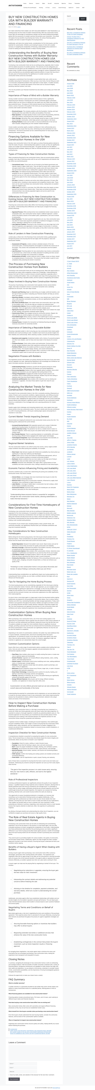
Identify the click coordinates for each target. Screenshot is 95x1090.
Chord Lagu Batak (72, 317)
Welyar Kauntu (71, 682)
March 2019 (70, 201)
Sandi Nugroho (71, 583)
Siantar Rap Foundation (73, 602)
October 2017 (71, 239)
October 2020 (71, 168)
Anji (68, 285)
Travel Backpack (71, 652)
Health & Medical (72, 404)
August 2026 (70, 83)
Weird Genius (70, 680)
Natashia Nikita (71, 520)
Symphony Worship (72, 640)
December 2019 (71, 187)
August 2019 (70, 196)
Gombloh (69, 395)
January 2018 (70, 232)
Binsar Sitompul (71, 301)
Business (69, 308)
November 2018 (71, 208)
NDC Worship (70, 522)
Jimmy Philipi (70, 442)
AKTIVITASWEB (15, 5)
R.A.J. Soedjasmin (72, 553)
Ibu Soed (69, 419)
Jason (68, 435)
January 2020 (71, 184)
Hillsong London (71, 407)
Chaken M (70, 315)
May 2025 (70, 102)
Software (69, 609)
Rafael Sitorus (71, 560)
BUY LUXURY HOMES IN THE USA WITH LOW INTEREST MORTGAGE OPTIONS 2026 (30, 1032)
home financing (30, 1030)
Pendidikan (70, 536)
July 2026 (69, 86)
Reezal (69, 567)
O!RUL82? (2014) (72, 529)
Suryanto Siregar (71, 635)
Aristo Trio (70, 287)
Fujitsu (69, 383)
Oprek (68, 534)
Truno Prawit (70, 659)
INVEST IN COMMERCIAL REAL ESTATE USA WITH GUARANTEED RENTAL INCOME (30, 1033)
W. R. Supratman (71, 675)
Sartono (69, 590)
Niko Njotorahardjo (72, 524)
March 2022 (70, 130)
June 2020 (70, 177)
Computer (69, 332)
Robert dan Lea (71, 572)
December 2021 (71, 137)
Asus (68, 294)
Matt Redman (71, 501)
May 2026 (70, 90)
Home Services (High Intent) (75, 409)
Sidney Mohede (71, 604)
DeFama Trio (70, 343)
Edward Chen (71, 362)
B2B (83, 7)
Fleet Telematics (71, 376)
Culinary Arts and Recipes (29, 7)
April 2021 (70, 154)
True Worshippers (72, 656)
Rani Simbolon (71, 562)
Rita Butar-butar (71, 569)
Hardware (70, 400)
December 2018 (71, 206)
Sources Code (71, 623)
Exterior (31, 3)
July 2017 (69, 246)
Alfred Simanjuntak (72, 273)
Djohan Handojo (71, 355)
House (69, 414)
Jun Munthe (70, 449)
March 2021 (70, 156)
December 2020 (71, 163)
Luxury (54, 7)
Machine (64, 3)
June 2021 (70, 149)
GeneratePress (56, 1087)
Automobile (70, 296)
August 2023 (70, 121)
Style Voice (70, 628)
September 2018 (71, 213)
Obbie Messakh (71, 532)
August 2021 (70, 144)
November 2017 (71, 236)
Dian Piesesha (71, 350)
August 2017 (70, 243)
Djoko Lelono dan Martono (74, 357)
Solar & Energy (62, 7)
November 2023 (71, 114)
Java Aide (70, 437)
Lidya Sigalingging (72, 466)
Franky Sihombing (72, 379)
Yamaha (69, 684)
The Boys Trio (71, 644)
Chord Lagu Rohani (72, 320)
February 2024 (71, 112)
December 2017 (71, 234)
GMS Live (69, 393)
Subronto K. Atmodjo (73, 630)
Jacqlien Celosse (71, 433)
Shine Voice (70, 595)
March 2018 (70, 227)
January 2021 (70, 161)
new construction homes (40, 1030)
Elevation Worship (72, 369)
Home (24, 3)
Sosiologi (69, 619)
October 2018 (71, 210)
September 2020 (71, 170)
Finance (69, 374)
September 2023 (71, 119)
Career (77, 7)
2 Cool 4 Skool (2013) (73, 261)
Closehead (70, 327)
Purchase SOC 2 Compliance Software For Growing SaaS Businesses (75, 48)
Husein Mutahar (71, 416)
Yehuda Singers (71, 687)
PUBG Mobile (70, 546)
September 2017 (71, 241)
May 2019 (69, 199)
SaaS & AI (71, 7)
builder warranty (14, 1030)
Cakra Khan (70, 310)
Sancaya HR (70, 581)
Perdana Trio (70, 539)
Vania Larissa (70, 673)
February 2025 (71, 104)
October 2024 (71, 109)
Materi (69, 499)
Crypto (69, 336)
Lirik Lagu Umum (71, 475)
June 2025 (70, 100)
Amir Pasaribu (71, 275)
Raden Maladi (71, 557)
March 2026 (70, 95)
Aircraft (49, 3)
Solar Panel (70, 614)
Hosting (41, 7)
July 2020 (69, 175)
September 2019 (71, 194)
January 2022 (71, 135)
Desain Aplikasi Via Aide (74, 346)
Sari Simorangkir (71, 588)
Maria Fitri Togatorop (73, 487)
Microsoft (69, 508)
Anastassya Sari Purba (73, 277)
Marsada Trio (70, 496)
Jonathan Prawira (72, 444)
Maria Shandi (70, 489)
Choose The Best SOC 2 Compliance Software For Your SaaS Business (75, 38)
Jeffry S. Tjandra (71, 440)
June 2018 (70, 220)
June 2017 (70, 248)
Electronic (69, 367)
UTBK (68, 668)
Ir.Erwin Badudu (71, 428)
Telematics (77, 3)
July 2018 (69, 217)
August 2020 (70, 173)
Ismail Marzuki (71, 430)
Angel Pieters (70, 282)
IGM (68, 421)
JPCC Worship (71, 447)
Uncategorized (13, 1029)
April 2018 (70, 224)
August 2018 (70, 215)
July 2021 (69, 147)
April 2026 (70, 93)
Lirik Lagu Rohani (72, 473)
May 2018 (69, 222)
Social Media (70, 607)
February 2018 (71, 229)
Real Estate (70, 564)
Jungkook (69, 452)
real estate (48, 1030)
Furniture (69, 386)
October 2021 (71, 140)
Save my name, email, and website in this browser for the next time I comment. (32, 1075)
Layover (69, 456)
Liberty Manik (71, 463)
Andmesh (69, 280)
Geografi (69, 388)
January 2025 (71, 107)
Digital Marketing (71, 353)
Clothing (69, 329)
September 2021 (71, 142)
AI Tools (48, 7)
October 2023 (71, 116)
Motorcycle (70, 515)
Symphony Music (71, 637)
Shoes (70, 3)
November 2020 (71, 166)
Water (43, 3)
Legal (68, 459)
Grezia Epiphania (71, 397)
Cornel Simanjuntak (72, 334)
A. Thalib (69, 263)
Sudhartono (70, 633)
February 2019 (71, 203)
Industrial (56, 3)
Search (69, 16)
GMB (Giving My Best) (73, 390)
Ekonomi (69, 365)
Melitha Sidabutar (72, 503)
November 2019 (71, 189)
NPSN (68, 527)
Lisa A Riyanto (71, 480)
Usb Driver (70, 666)
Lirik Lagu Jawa (71, 470)
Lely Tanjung (70, 461)
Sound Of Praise (71, 621)
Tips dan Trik (70, 649)
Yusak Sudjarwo (71, 694)
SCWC (68, 593)
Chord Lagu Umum (72, 322)
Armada (69, 289)
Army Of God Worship (73, 292)
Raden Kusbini (71, 555)
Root (68, 576)
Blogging (69, 303)
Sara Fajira (70, 586)
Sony (68, 616)
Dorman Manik (71, 360)
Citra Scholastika (71, 325)
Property (69, 543)
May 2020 (70, 180)
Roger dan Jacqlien (72, 574)
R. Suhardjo (70, 550)
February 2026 (71, 97)
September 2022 (71, 126)
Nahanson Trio (71, 517)
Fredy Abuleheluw (72, 381)
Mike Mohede (71, 510)
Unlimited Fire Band (72, 663)
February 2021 (71, 159)
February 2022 (71, 133)
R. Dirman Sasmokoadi (73, 548)
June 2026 (70, 88)
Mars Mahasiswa (71, 494)
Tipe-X (69, 647)
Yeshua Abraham (72, 689)
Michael (69, 506)
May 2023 (70, 123)
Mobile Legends (71, 513)
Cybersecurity (71, 341)
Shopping (69, 600)
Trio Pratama (70, 654)
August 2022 (70, 128)
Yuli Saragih (70, 692)
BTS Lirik (69, 306)
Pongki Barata (71, 541)
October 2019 (71, 192)
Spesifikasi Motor (72, 626)
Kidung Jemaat (71, 454)
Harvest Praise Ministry (73, 402)
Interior (37, 3)
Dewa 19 (69, 348)
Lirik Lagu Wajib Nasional (74, 477)
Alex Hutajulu (70, 270)
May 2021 (69, 152)
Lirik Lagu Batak (71, 468)
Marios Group (70, 492)
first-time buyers (22, 1030)
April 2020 (70, 182)
